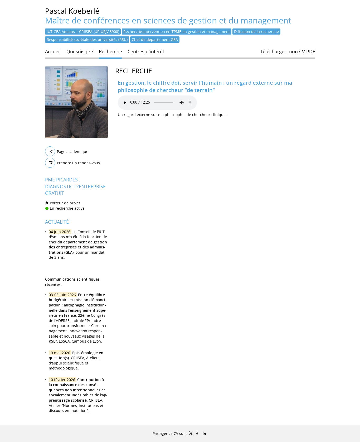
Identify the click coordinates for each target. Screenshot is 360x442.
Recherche (133, 70)
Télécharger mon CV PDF (287, 51)
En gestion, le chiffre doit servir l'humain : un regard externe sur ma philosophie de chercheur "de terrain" (205, 86)
